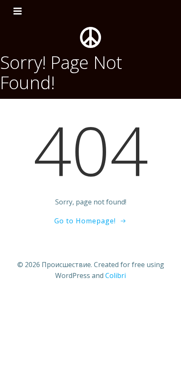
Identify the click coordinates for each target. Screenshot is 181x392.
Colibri (115, 275)
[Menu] (18, 11)
